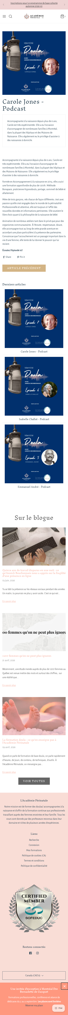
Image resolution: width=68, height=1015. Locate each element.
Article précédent (24, 268)
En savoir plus (9, 601)
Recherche (34, 840)
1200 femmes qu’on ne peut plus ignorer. (27, 656)
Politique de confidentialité (34, 866)
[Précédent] (3, 4)
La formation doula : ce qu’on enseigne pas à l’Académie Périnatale (29, 741)
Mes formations (34, 850)
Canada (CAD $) (33, 975)
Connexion (34, 845)
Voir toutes (34, 781)
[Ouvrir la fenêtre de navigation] (4, 16)
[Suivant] (64, 4)
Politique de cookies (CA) (34, 855)
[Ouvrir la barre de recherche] (12, 16)
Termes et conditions (34, 860)
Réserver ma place (34, 1005)
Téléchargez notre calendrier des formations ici (34, 5)
